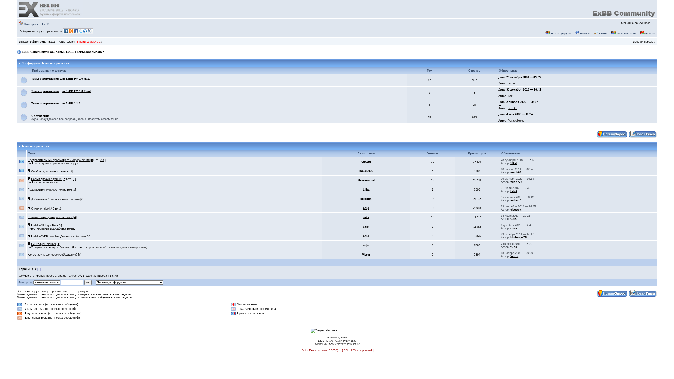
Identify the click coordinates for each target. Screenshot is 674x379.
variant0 (515, 200)
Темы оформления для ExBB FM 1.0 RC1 (60, 78)
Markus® (355, 344)
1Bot (513, 163)
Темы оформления (90, 51)
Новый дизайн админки (46, 179)
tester (511, 83)
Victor (366, 254)
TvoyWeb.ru (349, 341)
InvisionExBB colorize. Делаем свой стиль (58, 236)
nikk (366, 217)
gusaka (512, 108)
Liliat (366, 189)
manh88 (515, 172)
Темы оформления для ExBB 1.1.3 (55, 103)
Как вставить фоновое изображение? (52, 254)
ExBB (344, 337)
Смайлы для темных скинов (50, 171)
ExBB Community (34, 51)
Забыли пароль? (644, 41)
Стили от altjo (40, 208)
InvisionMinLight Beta (44, 225)
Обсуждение (40, 115)
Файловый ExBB (62, 51)
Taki (510, 95)
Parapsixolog (516, 120)
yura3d (366, 161)
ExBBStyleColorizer (43, 244)
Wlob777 (516, 181)
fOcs (513, 246)
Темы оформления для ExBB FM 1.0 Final (61, 91)
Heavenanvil (366, 180)
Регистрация (66, 41)
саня (366, 226)
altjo (366, 208)
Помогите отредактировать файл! (50, 217)
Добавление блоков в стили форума (55, 199)
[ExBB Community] (50, 16)
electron (366, 198)
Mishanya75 (518, 237)
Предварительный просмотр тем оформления (59, 160)
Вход (51, 41)
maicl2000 (366, 170)
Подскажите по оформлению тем (50, 189)
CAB (513, 218)
